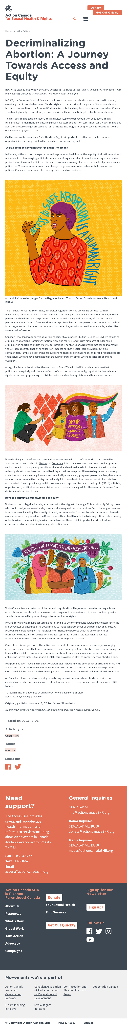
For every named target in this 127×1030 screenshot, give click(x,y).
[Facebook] (89, 932)
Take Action (14, 936)
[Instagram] (108, 932)
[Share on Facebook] (8, 768)
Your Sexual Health (60, 905)
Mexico (43, 463)
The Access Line (17, 816)
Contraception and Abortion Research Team (75, 990)
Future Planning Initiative (15, 1007)
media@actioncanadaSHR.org (91, 850)
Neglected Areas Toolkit (86, 709)
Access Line (90, 667)
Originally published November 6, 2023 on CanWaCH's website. (40, 703)
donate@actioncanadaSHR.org (92, 831)
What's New (23, 31)
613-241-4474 (78, 807)
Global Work (14, 928)
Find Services (56, 912)
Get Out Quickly (107, 12)
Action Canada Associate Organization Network (14, 992)
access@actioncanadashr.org (26, 871)
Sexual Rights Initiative (42, 1007)
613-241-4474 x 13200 (84, 845)
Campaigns (13, 951)
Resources (13, 913)
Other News (12, 735)
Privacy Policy (66, 1022)
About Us (12, 906)
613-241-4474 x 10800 (84, 826)
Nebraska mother (92, 344)
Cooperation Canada (105, 986)
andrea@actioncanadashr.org (57, 692)
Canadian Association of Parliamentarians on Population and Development (47, 992)
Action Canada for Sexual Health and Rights (54, 93)
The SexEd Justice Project (74, 89)
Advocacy (12, 943)
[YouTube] (90, 940)
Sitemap (89, 1022)
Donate (96, 7)
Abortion (10, 750)
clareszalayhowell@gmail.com (25, 696)
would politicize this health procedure (46, 162)
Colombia (57, 463)
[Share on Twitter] (17, 768)
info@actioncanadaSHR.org (89, 812)
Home (8, 31)
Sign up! (95, 907)
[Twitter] (99, 933)
